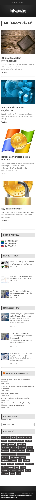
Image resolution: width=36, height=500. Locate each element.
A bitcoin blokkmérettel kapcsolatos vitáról (15, 398)
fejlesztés (14, 447)
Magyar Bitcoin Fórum (17, 373)
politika (26, 460)
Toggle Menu (19, 2)
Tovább (3, 72)
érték (12, 473)
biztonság (12, 441)
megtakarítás (15, 457)
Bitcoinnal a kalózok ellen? (21, 353)
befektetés (21, 437)
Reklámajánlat (5, 497)
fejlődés (22, 447)
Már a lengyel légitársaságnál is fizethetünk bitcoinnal (22, 315)
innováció (30, 450)
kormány (21, 454)
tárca (4, 467)
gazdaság (5, 450)
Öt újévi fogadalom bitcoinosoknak (11, 59)
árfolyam (5, 473)
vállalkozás (6, 470)
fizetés (30, 447)
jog (3, 454)
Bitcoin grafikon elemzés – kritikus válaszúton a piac (21, 277)
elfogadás (12, 444)
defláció (28, 441)
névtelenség (6, 460)
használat (14, 450)
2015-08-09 (13, 326)
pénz (3, 464)
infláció (21, 450)
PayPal (14, 460)
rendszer (10, 464)
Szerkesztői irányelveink (8, 495)
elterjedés (5, 447)
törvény (10, 467)
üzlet (18, 473)
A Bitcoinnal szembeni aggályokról (12, 108)
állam (28, 470)
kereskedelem (11, 454)
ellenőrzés (21, 444)
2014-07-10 (13, 281)
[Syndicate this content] (4, 373)
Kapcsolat (14, 497)
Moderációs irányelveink (24, 495)
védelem (20, 470)
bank (13, 437)
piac (20, 460)
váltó (14, 470)
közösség (5, 457)
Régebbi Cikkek (6, 419)
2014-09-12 (13, 266)
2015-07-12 (13, 363)
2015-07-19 (13, 297)
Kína (27, 454)
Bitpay (4, 441)
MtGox (23, 457)
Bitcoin (28, 437)
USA (17, 467)
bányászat (20, 441)
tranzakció (29, 464)
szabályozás (19, 464)
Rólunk (12, 493)
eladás (4, 444)
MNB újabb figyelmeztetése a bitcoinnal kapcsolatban (22, 263)
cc (2, 493)
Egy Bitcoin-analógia (11, 208)
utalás (23, 467)
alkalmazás (6, 437)
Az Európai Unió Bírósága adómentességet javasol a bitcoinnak (21, 293)
